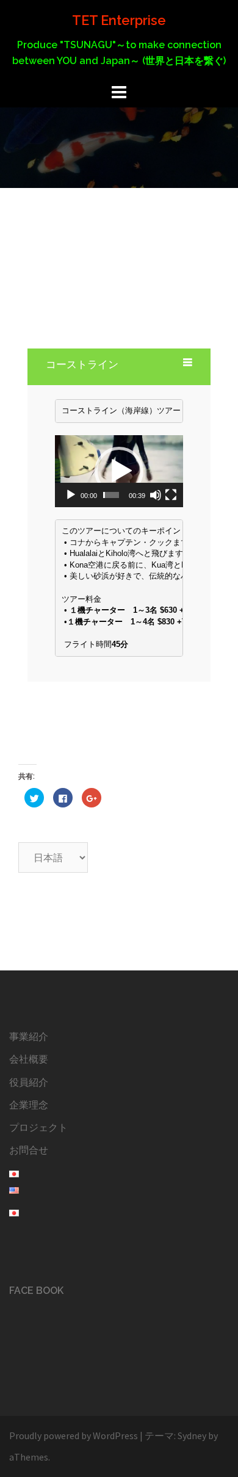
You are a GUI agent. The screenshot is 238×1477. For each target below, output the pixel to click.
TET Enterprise (119, 20)
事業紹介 (28, 1036)
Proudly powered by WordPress (73, 1435)
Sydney (192, 1435)
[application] (119, 471)
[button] (119, 471)
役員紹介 (28, 1082)
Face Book (36, 1290)
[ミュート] (156, 495)
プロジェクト (38, 1127)
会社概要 (28, 1059)
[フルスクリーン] (171, 495)
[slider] (111, 495)
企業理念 (28, 1105)
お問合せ (28, 1150)
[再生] (71, 495)
